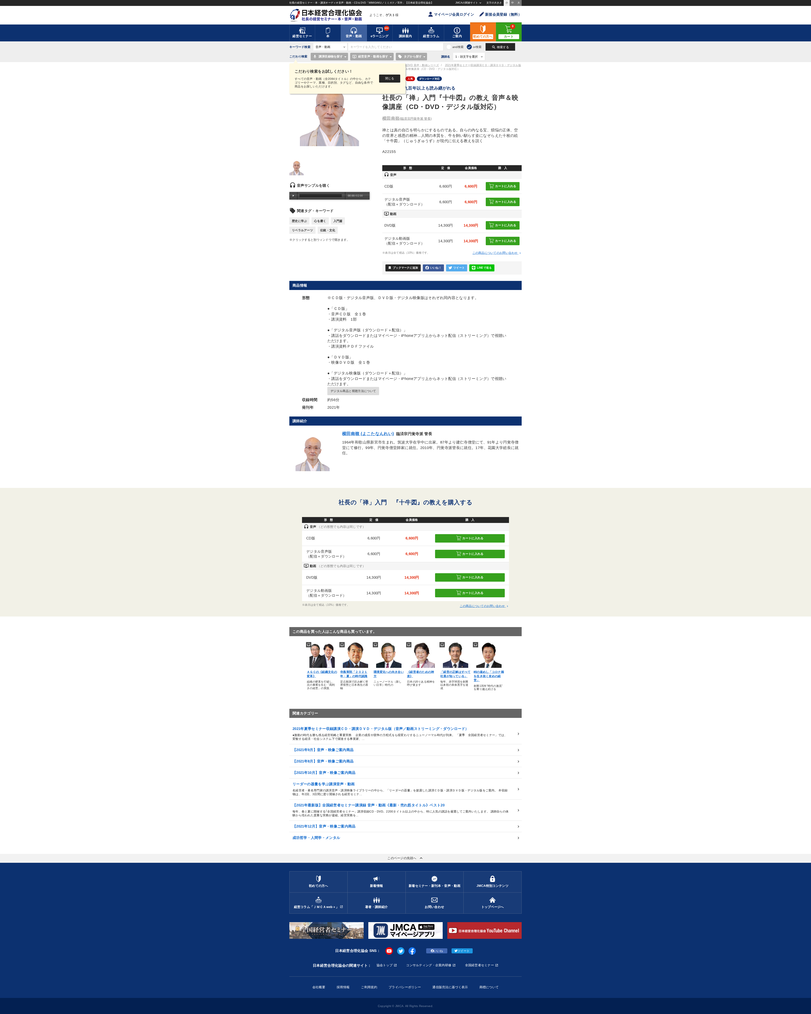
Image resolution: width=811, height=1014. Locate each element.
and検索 (458, 47)
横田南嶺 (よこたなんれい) (368, 433)
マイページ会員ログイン (454, 14)
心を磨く (320, 221)
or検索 (477, 47)
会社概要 (318, 987)
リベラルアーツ (302, 230)
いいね (438, 951)
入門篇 (338, 221)
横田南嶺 (407, 118)
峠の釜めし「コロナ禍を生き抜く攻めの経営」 (489, 676)
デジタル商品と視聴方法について (353, 391)
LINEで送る (484, 267)
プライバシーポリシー (405, 987)
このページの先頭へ (405, 858)
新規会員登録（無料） (503, 14)
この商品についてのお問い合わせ (497, 253)
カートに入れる (505, 186)
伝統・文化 (327, 230)
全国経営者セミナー (479, 965)
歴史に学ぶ (299, 221)
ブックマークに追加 (403, 267)
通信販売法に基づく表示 (450, 987)
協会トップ (385, 965)
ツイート (459, 267)
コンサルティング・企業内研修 (428, 965)
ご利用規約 (369, 987)
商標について (489, 987)
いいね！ (435, 267)
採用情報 (343, 987)
